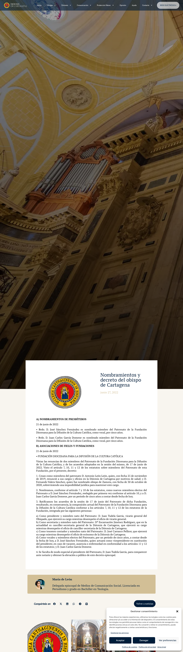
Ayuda (134, 5)
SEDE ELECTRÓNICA (168, 5)
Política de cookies (129, 647)
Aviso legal (161, 647)
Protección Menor (104, 5)
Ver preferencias (167, 640)
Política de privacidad (147, 647)
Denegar (144, 640)
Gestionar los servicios (120, 633)
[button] (177, 611)
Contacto (145, 5)
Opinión (123, 5)
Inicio (39, 5)
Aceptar (120, 640)
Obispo (50, 5)
